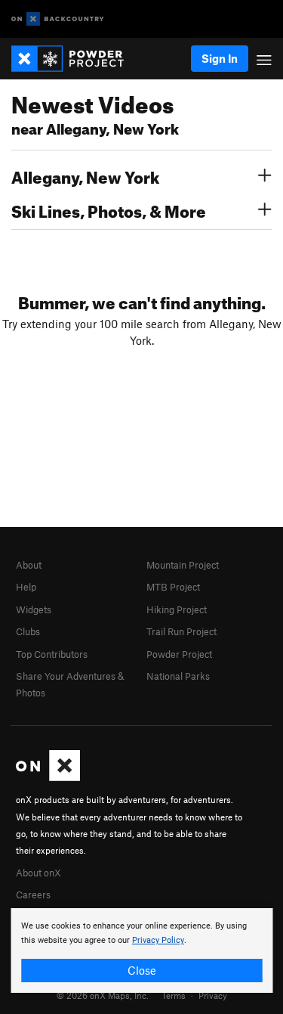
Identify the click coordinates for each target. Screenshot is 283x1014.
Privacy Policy (158, 940)
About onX (38, 873)
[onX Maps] (48, 777)
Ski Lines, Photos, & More (108, 209)
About (29, 565)
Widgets (33, 609)
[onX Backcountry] (57, 19)
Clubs (28, 631)
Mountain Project (182, 565)
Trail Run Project (181, 631)
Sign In (219, 58)
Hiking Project (176, 609)
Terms (173, 995)
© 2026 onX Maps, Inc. (103, 995)
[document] (141, 950)
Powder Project (179, 654)
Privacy (212, 995)
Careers (33, 894)
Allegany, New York (85, 175)
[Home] (75, 58)
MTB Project (173, 587)
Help (26, 587)
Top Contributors (52, 654)
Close (142, 970)
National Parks (178, 676)
